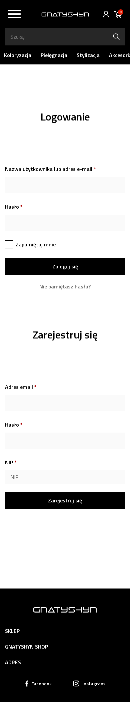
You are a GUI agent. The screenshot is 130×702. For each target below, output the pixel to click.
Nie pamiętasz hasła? (65, 286)
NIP (11, 462)
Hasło (14, 207)
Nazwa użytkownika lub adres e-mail (50, 169)
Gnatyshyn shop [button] (26, 647)
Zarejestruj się (65, 500)
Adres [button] (13, 662)
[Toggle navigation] (14, 15)
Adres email (21, 387)
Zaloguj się (104, 14)
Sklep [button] (12, 631)
